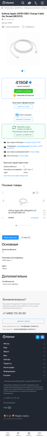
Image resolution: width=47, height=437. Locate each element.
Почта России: (12, 156)
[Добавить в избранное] (2, 192)
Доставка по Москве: (15, 142)
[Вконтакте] (42, 337)
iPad (5, 348)
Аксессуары (8, 367)
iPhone (6, 344)
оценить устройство (23, 135)
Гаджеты (7, 363)
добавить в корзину (23, 91)
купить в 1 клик (23, 106)
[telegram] (38, 337)
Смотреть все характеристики (16, 176)
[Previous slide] (3, 201)
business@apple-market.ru (25, 329)
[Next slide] (43, 201)
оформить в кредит (23, 119)
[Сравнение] (33, 192)
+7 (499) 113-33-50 (14, 313)
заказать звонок (23, 321)
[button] (18, 434)
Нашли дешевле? (23, 86)
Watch (6, 352)
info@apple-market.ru (29, 326)
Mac (5, 356)
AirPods (6, 359)
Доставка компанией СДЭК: (18, 152)
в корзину (35, 218)
